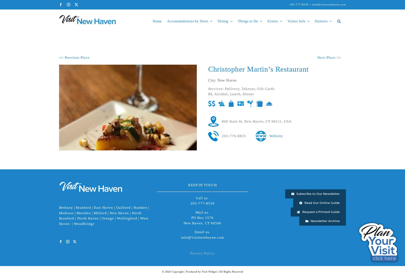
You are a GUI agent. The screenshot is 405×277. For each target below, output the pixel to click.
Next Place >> (329, 58)
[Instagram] (68, 241)
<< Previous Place (74, 58)
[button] (339, 21)
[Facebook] (61, 241)
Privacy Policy (202, 253)
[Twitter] (75, 241)
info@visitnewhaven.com (329, 4)
